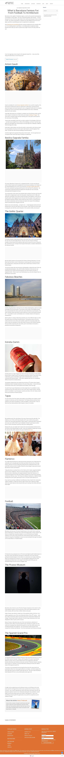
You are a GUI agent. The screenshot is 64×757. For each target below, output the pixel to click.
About (47, 3)
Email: (43, 737)
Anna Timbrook (22, 700)
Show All (15, 59)
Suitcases (33, 3)
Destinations (27, 3)
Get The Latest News (47, 742)
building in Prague (33, 115)
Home (22, 3)
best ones (30, 429)
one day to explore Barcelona (32, 186)
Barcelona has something (13, 24)
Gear (43, 3)
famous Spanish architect (23, 105)
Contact (51, 3)
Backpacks (39, 3)
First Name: (44, 734)
